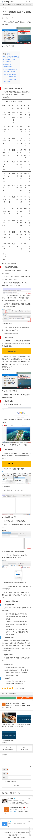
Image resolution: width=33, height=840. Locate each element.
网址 (4, 778)
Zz (9, 821)
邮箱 (5, 774)
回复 (29, 799)
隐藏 (8, 54)
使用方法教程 (17, 4)
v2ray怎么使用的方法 (24, 698)
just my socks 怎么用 (8, 698)
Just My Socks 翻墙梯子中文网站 (20, 832)
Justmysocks (9, 4)
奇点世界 (10, 798)
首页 (4, 4)
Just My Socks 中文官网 (23, 705)
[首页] (30, 828)
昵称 (5, 770)
